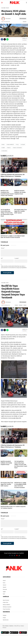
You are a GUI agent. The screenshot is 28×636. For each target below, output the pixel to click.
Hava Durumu (6, 600)
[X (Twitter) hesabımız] (12, 555)
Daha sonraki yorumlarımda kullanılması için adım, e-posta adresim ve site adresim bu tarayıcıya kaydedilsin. (14, 267)
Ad (2, 258)
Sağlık (4, 591)
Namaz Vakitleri (6, 604)
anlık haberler (10, 144)
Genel (16, 305)
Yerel (25, 305)
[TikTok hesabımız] (19, 555)
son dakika (4, 150)
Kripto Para (5, 602)
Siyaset (4, 587)
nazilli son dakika (18, 147)
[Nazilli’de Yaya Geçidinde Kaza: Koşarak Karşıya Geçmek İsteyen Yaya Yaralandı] (7, 184)
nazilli (9, 147)
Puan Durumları (6, 609)
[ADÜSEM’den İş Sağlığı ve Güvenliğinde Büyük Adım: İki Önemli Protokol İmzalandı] (14, 226)
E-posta (17, 258)
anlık (3, 144)
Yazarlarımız (5, 620)
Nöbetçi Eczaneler (7, 607)
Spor (4, 594)
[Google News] (24, 40)
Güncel (24, 21)
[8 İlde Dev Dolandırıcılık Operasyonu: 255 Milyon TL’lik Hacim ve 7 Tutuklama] (14, 165)
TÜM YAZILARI (23, 18)
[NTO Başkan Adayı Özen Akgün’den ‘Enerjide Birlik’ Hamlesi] (20, 203)
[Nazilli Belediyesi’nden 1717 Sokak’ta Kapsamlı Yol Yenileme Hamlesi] (14, 497)
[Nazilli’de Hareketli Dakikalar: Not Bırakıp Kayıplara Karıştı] (20, 184)
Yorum (3, 248)
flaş (18, 144)
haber (3, 147)
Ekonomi (5, 589)
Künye (4, 617)
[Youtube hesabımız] (17, 555)
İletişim (4, 615)
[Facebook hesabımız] (9, 555)
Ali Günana (8, 18)
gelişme (23, 144)
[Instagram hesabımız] (14, 555)
